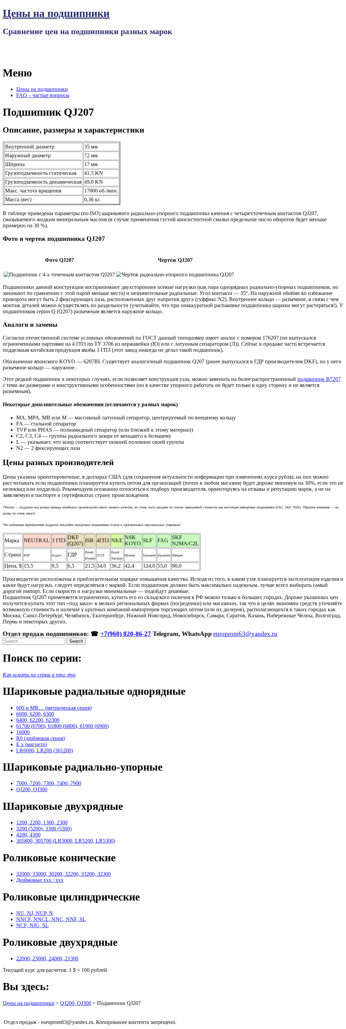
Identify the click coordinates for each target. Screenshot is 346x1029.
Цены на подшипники (56, 13)
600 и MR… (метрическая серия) (54, 708)
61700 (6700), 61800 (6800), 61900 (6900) (62, 726)
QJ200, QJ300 (31, 789)
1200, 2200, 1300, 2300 (42, 822)
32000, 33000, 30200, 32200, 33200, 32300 (63, 874)
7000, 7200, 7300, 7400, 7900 (48, 783)
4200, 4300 (28, 835)
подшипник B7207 (319, 379)
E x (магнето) (31, 744)
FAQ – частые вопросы (43, 95)
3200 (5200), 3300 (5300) (44, 828)
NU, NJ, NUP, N (34, 913)
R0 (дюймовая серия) (40, 738)
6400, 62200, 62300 (37, 720)
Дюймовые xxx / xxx (40, 880)
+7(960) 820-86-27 (125, 633)
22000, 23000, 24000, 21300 (47, 958)
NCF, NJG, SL (32, 925)
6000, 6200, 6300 (35, 714)
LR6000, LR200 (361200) (44, 750)
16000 (23, 732)
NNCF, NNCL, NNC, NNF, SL (51, 919)
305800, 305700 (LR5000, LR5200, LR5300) (65, 841)
